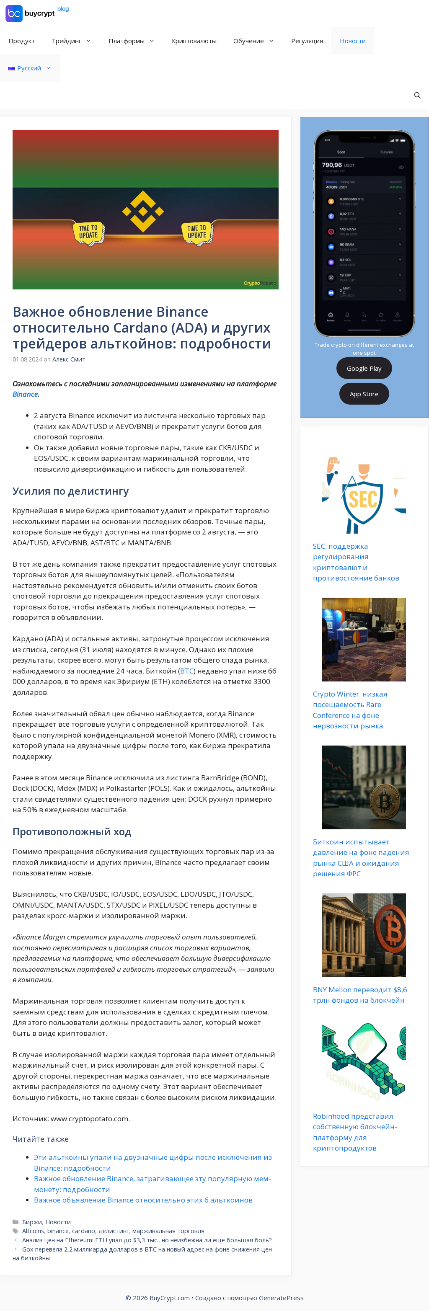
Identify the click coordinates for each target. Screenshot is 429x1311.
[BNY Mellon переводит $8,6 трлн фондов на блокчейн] (364, 971)
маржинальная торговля (168, 1231)
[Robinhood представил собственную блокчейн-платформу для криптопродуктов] (364, 1098)
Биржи (32, 1222)
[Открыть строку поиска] (417, 95)
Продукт (21, 40)
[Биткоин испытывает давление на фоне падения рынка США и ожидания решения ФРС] (364, 823)
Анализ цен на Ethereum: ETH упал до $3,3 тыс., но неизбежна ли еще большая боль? (147, 1240)
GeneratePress (281, 1297)
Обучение (248, 40)
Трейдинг (66, 40)
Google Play (364, 368)
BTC (187, 671)
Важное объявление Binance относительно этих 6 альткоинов (143, 1200)
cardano (83, 1231)
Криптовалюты (194, 40)
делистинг (113, 1231)
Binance (25, 394)
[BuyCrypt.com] (37, 13)
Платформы (127, 40)
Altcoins (33, 1231)
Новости (353, 40)
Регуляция (307, 40)
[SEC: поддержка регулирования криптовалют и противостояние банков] (364, 528)
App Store (364, 394)
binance (58, 1231)
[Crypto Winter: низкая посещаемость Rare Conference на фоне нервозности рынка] (364, 676)
